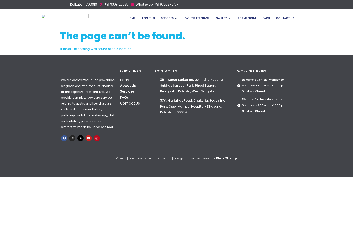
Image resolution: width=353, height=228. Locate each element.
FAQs (266, 18)
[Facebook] (64, 138)
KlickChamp (226, 158)
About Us (148, 18)
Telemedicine (247, 18)
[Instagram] (72, 138)
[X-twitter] (80, 138)
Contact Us (285, 18)
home (131, 18)
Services (167, 18)
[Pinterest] (97, 138)
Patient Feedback (197, 18)
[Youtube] (89, 138)
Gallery (221, 18)
